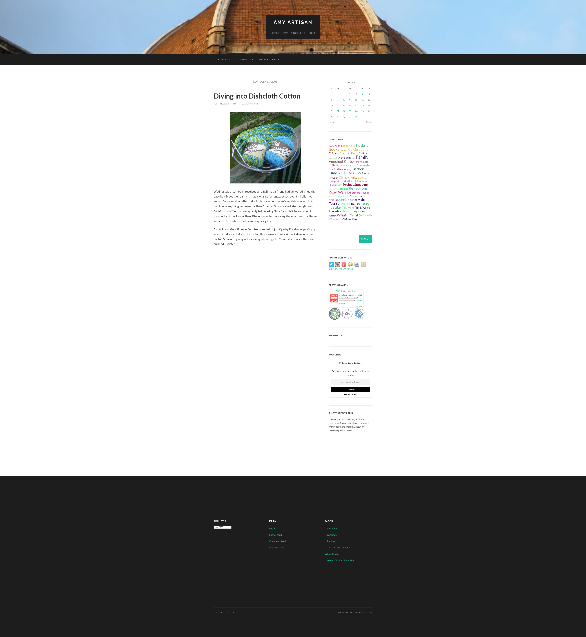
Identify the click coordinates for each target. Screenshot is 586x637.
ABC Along (335, 145)
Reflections (358, 188)
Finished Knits (341, 161)
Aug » (368, 122)
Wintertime (350, 219)
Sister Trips (357, 196)
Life (347, 174)
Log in (272, 528)
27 (332, 117)
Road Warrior (340, 192)
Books (334, 149)
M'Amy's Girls (359, 173)
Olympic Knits (348, 177)
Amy (235, 103)
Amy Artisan (293, 22)
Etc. (353, 158)
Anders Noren (357, 612)
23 (350, 111)
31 (356, 117)
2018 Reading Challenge (346, 291)
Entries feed (275, 534)
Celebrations (358, 149)
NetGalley (333, 177)
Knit (341, 172)
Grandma (341, 165)
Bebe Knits (348, 145)
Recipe (344, 188)
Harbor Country (357, 165)
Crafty (362, 153)
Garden (358, 161)
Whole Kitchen (268, 59)
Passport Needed (339, 181)
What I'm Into (349, 215)
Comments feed (277, 541)
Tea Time (355, 203)
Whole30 (366, 215)
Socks (333, 199)
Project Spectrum (356, 184)
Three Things (350, 211)
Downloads (243, 59)
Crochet (333, 158)
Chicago (334, 153)
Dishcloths (344, 157)
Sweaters (344, 203)
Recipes (331, 541)
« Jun (332, 122)
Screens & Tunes (360, 192)
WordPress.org (277, 547)
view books (358, 306)
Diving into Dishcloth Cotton (257, 96)
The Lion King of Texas (339, 547)
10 (356, 100)
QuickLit (334, 188)
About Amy (223, 59)
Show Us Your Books (339, 196)
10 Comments (250, 103)
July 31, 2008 (221, 103)
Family (362, 157)
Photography (335, 184)
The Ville (348, 207)
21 (338, 111)
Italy (348, 169)
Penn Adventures (358, 181)
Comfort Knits (349, 153)
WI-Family (336, 219)
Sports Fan (344, 199)
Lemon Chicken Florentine (340, 560)
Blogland (362, 145)
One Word (362, 178)
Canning (344, 150)
